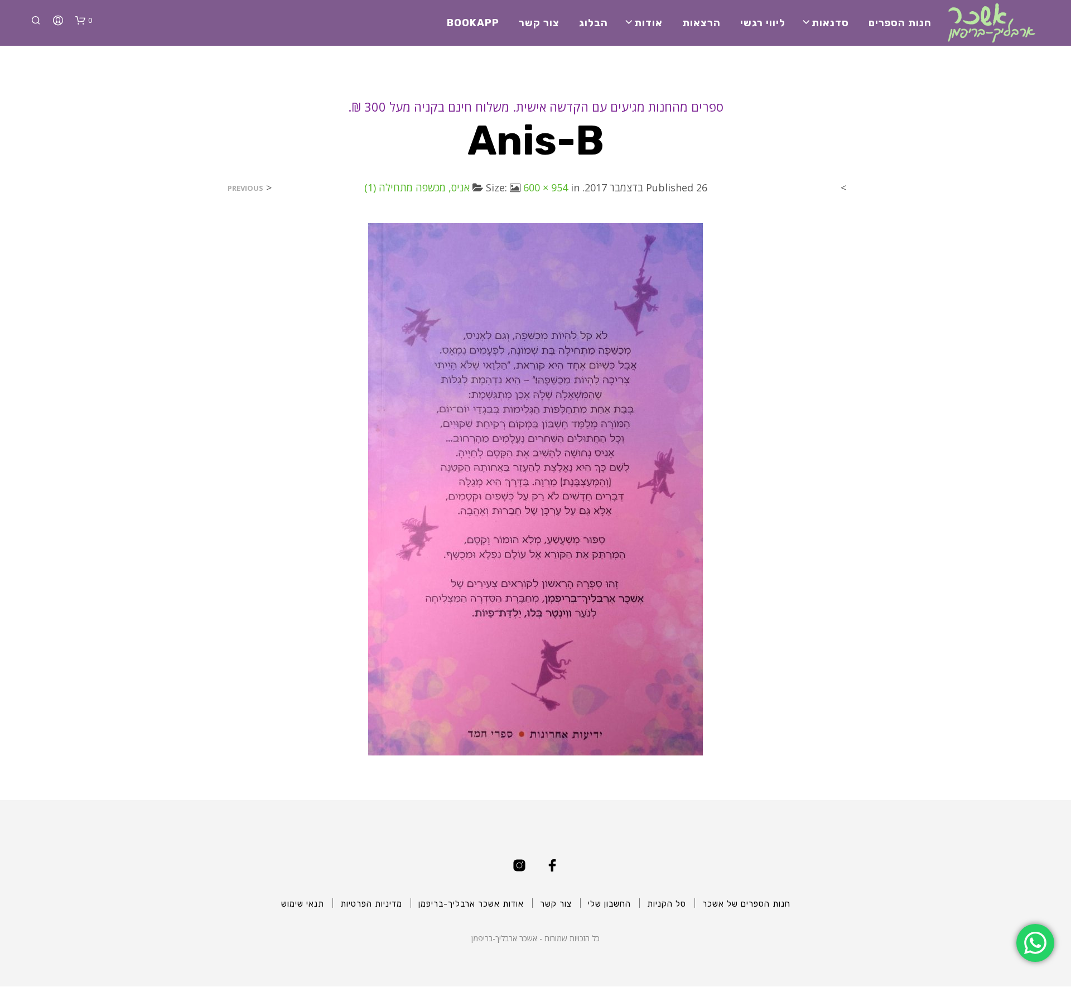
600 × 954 (545, 187)
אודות (648, 23)
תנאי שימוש (302, 904)
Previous (245, 188)
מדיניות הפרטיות (371, 904)
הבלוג (593, 23)
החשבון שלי (609, 904)
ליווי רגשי (762, 23)
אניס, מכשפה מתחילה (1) (417, 187)
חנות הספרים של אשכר (746, 904)
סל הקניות (666, 904)
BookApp (473, 23)
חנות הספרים (900, 23)
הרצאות (701, 23)
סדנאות (830, 23)
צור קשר (539, 23)
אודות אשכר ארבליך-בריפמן (471, 904)
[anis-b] (535, 488)
